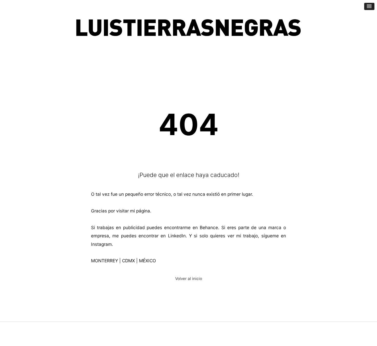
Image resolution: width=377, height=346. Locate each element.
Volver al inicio (188, 278)
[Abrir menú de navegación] (369, 6)
